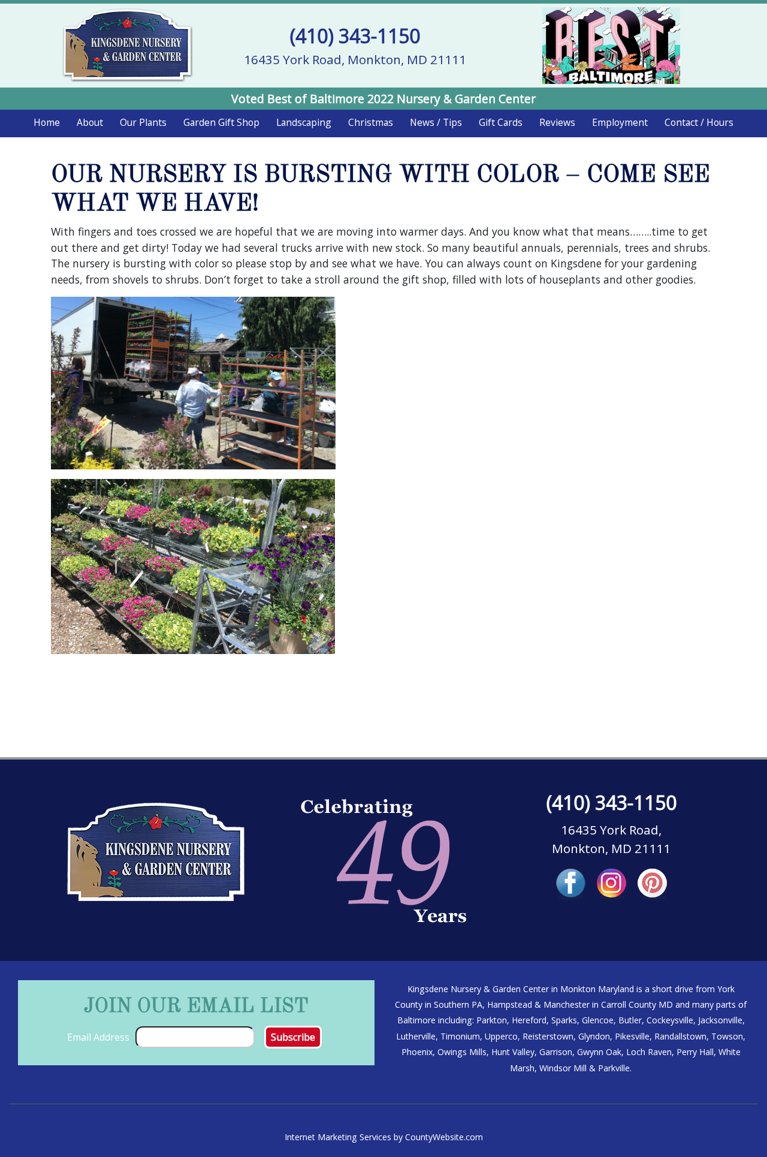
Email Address (98, 1037)
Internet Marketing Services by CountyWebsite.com (384, 1137)
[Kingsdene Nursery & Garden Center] (128, 44)
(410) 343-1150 (355, 36)
